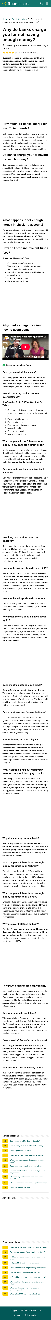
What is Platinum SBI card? (20, 1188)
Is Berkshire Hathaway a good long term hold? (28, 1277)
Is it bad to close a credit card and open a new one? (28, 1258)
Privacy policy (31, 1315)
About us (17, 1315)
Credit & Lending (19, 19)
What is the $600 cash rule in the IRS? (25, 1294)
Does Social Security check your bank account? (28, 1247)
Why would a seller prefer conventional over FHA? (27, 1283)
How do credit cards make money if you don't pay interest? (27, 1172)
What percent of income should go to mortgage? (29, 1183)
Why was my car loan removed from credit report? (26, 1178)
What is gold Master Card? (20, 1151)
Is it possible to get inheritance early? (24, 1263)
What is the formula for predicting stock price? (28, 1268)
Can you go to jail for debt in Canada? (25, 1141)
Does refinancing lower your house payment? (28, 1155)
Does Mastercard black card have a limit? (26, 1166)
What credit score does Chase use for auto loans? (27, 1161)
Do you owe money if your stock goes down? (27, 1252)
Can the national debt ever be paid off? (25, 1272)
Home (5, 19)
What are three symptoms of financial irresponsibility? (24, 1289)
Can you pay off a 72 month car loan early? (27, 1146)
